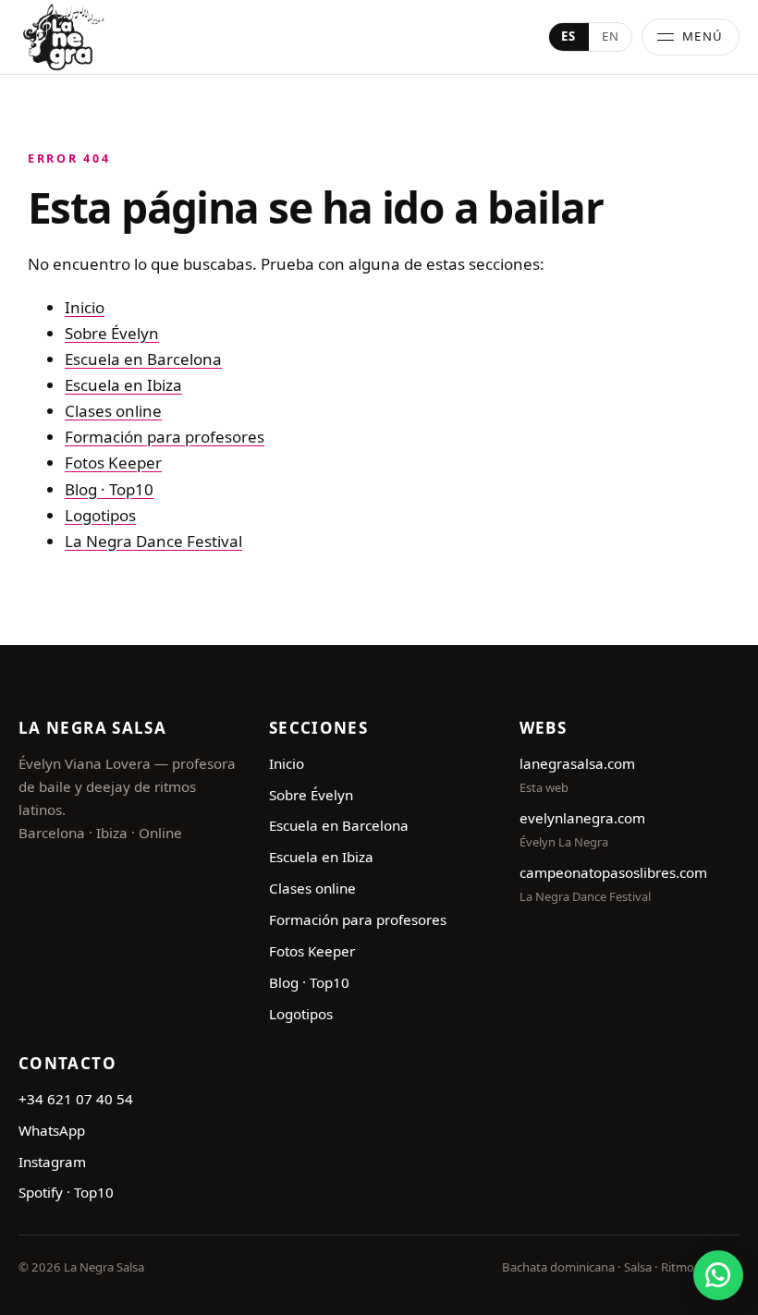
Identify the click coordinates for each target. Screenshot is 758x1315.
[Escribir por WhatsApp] (718, 1275)
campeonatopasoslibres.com (613, 872)
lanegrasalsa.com (577, 763)
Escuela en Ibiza (123, 385)
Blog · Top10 (109, 489)
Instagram (52, 1161)
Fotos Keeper (113, 462)
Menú (703, 36)
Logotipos (100, 515)
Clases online (113, 410)
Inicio (84, 307)
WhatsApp (51, 1130)
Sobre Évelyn (112, 333)
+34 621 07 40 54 (75, 1099)
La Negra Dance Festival (153, 541)
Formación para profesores (164, 436)
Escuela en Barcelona (143, 359)
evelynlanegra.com (582, 818)
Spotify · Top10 (66, 1192)
